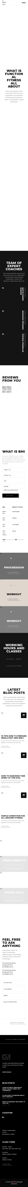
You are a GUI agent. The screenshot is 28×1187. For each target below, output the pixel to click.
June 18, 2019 (6, 1092)
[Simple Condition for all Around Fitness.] (14, 802)
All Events (10, 659)
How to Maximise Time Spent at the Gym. (13, 777)
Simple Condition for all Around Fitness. (13, 817)
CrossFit (19, 659)
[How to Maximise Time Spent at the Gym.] (14, 762)
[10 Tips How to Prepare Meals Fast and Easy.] (14, 722)
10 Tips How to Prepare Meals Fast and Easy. (14, 737)
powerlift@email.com (7, 967)
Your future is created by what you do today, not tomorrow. (12, 1089)
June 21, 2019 (6, 1098)
